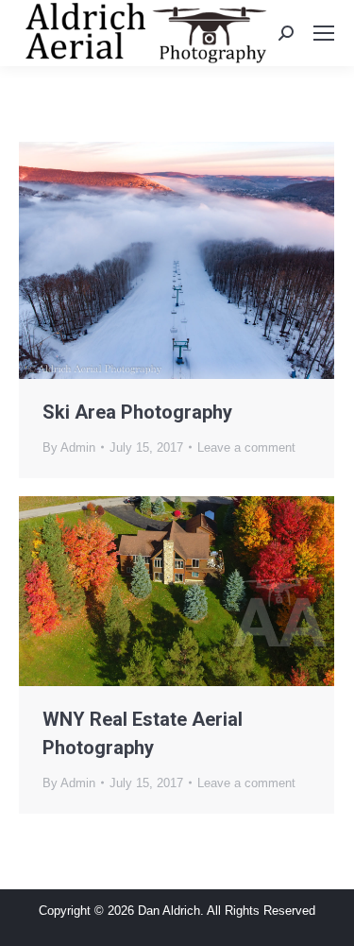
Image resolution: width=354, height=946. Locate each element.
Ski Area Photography (137, 412)
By (68, 447)
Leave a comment (246, 447)
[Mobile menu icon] (323, 33)
